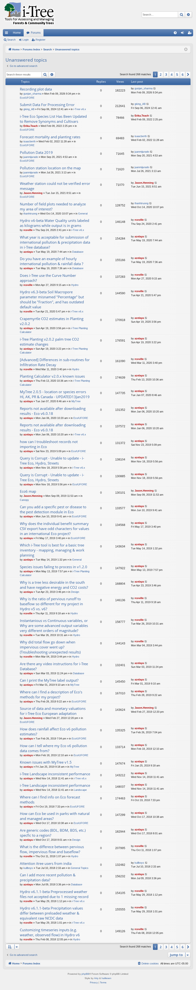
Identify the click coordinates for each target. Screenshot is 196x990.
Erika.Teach (30, 125)
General (82, 213)
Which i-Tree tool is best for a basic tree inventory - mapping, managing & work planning (52, 550)
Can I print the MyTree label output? (49, 680)
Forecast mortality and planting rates (50, 136)
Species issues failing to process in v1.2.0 (53, 566)
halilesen (106, 978)
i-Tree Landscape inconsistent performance (55, 773)
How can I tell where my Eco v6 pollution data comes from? (53, 748)
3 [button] (166, 74)
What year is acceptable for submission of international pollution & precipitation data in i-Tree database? (55, 242)
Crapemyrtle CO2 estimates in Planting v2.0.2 (51, 321)
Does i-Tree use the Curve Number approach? (48, 278)
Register (40, 39)
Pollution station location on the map (50, 168)
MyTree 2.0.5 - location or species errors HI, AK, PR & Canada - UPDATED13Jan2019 (55, 394)
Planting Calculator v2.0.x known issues (52, 376)
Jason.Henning (33, 193)
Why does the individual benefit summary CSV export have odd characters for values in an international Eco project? (54, 528)
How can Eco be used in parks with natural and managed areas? (55, 816)
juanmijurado (30, 156)
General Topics (79, 868)
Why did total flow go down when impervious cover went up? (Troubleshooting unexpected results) (50, 647)
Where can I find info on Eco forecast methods (50, 799)
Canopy (24, 499)
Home (17, 32)
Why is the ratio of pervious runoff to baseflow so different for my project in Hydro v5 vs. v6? (51, 603)
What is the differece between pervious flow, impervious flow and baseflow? (52, 849)
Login (25, 39)
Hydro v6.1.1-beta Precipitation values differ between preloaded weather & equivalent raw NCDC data (51, 913)
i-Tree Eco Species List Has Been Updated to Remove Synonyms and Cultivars (53, 119)
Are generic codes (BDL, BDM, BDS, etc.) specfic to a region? (53, 833)
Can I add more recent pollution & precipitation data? (48, 877)
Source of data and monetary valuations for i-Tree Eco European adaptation (53, 711)
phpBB (85, 974)
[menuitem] (175, 32)
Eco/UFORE (27, 97)
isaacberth (29, 141)
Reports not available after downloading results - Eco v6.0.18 (53, 411)
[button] (188, 74)
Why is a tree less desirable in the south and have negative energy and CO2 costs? (54, 585)
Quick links (7, 33)
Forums (36, 32)
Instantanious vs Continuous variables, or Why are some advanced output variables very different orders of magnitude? (54, 625)
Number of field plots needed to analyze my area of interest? (53, 206)
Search (11, 39)
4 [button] (172, 74)
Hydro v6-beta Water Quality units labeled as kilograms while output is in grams (54, 223)
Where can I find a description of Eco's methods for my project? (51, 694)
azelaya (28, 251)
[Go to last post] (154, 88)
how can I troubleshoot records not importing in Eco (49, 444)
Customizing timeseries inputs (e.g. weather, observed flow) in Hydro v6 (50, 932)
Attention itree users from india (45, 863)
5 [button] (177, 74)
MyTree (76, 401)
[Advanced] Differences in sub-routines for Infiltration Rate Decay (55, 362)
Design (75, 591)
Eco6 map (28, 491)
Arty (96, 978)
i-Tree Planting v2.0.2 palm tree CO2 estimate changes (49, 342)
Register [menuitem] (190, 33)
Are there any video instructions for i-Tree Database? (54, 666)
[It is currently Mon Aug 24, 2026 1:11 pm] (185, 49)
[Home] (29, 14)
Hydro (74, 285)
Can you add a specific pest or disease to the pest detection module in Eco (53, 509)
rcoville (28, 230)
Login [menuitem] (183, 33)
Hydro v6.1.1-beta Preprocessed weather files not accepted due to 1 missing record (54, 894)
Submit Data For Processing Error (47, 104)
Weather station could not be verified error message (55, 186)
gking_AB (28, 109)
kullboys (28, 868)
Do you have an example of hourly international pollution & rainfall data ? (51, 261)
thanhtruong (30, 213)
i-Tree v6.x (79, 109)
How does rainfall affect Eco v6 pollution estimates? (53, 731)
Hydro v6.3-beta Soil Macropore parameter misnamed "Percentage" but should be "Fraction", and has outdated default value (52, 299)
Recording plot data (36, 89)
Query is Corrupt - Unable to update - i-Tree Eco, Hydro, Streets (52, 461)
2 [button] (161, 74)
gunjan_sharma (32, 93)
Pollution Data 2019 (36, 152)
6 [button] (183, 74)
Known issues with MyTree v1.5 (46, 762)
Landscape (80, 789)
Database (77, 251)
